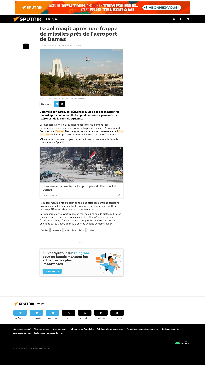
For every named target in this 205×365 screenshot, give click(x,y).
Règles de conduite (170, 329)
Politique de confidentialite (81, 329)
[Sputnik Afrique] (28, 22)
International (56, 230)
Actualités (44, 230)
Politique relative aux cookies (110, 329)
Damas (59, 131)
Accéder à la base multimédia (75, 98)
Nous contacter (59, 329)
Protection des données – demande (142, 329)
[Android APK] (182, 343)
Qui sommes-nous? (22, 329)
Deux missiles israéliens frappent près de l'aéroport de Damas (80, 187)
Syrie (74, 230)
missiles (91, 230)
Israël (67, 230)
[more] (119, 195)
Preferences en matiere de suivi (48, 333)
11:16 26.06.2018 (47, 45)
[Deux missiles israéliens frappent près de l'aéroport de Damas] (81, 164)
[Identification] (174, 19)
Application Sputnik (22, 333)
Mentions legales (41, 329)
